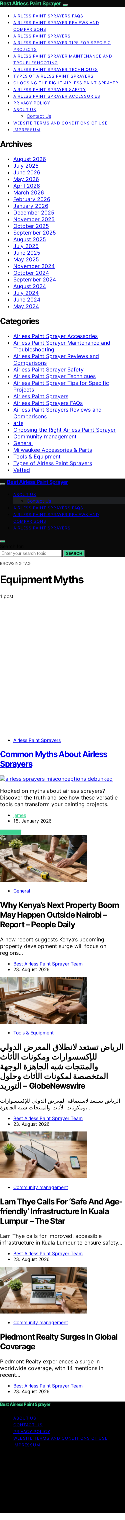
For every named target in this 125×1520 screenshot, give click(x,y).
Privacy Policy (31, 102)
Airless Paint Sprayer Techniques (55, 69)
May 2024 (26, 306)
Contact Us (39, 116)
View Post (10, 832)
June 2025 (26, 252)
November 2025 (34, 219)
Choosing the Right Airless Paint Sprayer (65, 82)
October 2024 (31, 272)
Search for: (12, 546)
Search (74, 553)
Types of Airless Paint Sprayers (53, 76)
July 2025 (26, 246)
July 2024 (26, 292)
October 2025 (31, 226)
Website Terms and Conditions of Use (60, 122)
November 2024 (34, 266)
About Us (24, 109)
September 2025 (34, 232)
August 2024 (29, 286)
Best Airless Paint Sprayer (30, 3)
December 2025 (33, 212)
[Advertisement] (62, 670)
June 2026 (26, 172)
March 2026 (28, 192)
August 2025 (29, 239)
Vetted (21, 470)
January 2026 (30, 205)
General (23, 443)
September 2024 (34, 279)
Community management (45, 436)
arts (18, 423)
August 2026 (29, 159)
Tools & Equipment (37, 456)
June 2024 (26, 299)
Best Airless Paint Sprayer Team (48, 963)
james (19, 815)
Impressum (26, 129)
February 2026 (31, 199)
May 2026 (26, 179)
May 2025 (26, 259)
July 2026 (26, 165)
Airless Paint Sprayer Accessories (56, 96)
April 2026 (26, 185)
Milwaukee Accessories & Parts (52, 449)
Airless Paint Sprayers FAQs (48, 15)
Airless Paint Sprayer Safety (49, 89)
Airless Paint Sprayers (42, 35)
